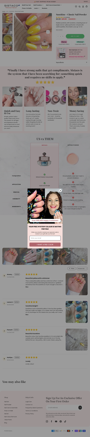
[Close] (60, 191)
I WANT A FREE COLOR (45, 244)
